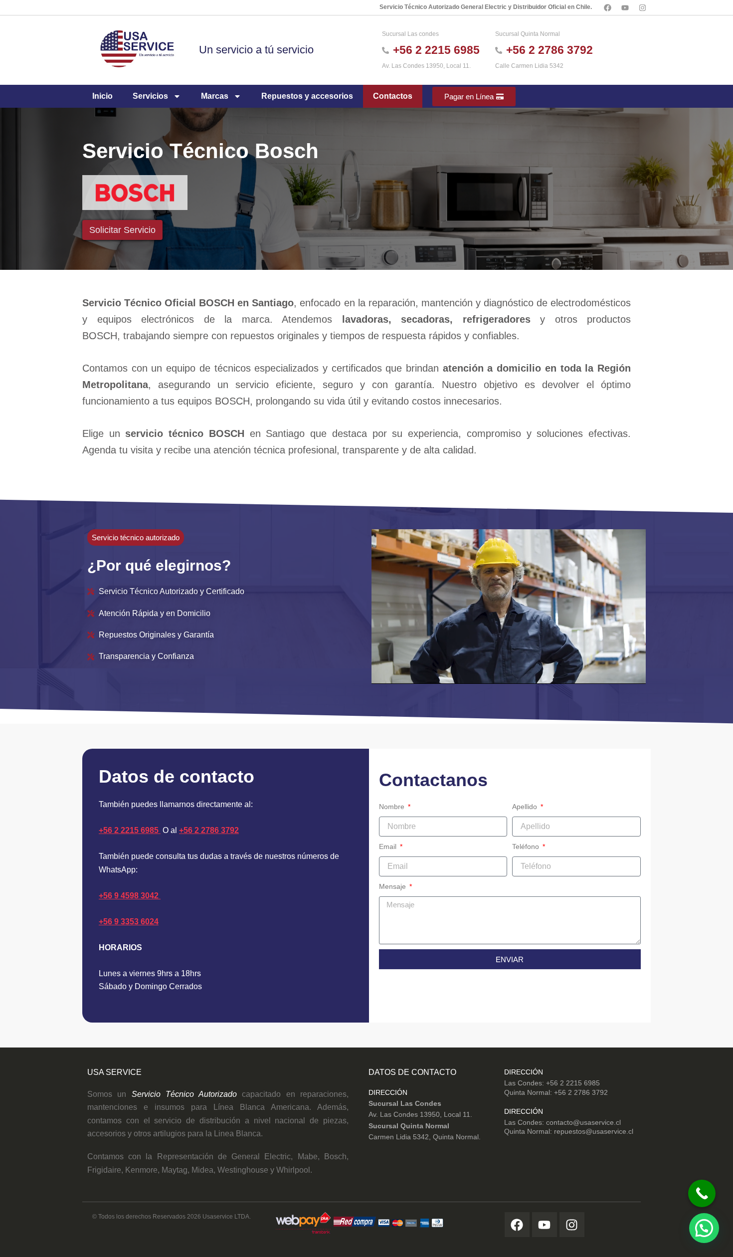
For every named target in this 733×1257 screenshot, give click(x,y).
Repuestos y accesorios (307, 96)
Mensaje (393, 886)
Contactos (392, 96)
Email (388, 846)
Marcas (214, 96)
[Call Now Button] (702, 1193)
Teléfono (526, 846)
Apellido (525, 807)
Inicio (102, 96)
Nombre (392, 807)
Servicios (150, 96)
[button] (704, 1228)
